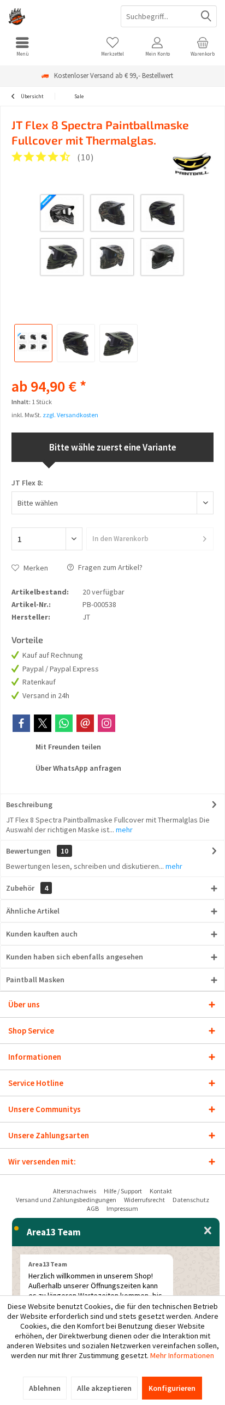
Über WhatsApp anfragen (77, 768)
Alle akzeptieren (104, 1388)
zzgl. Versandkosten (70, 415)
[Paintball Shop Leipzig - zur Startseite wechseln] (56, 16)
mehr (123, 829)
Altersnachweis (74, 1191)
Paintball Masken (35, 979)
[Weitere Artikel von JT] (192, 164)
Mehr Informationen (182, 1355)
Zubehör (27, 888)
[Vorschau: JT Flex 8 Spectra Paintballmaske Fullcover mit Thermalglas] (76, 343)
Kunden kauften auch (42, 934)
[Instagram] (106, 723)
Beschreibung (29, 804)
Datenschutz (191, 1200)
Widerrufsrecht (144, 1200)
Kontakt (161, 1191)
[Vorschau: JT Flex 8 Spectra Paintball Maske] (33, 343)
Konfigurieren (172, 1388)
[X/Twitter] (42, 723)
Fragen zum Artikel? (109, 567)
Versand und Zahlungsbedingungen (66, 1200)
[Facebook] (21, 723)
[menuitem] (22, 46)
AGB (93, 1208)
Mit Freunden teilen (67, 747)
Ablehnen (45, 1388)
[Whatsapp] (64, 723)
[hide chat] (207, 1231)
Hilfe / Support (123, 1191)
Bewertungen (28, 851)
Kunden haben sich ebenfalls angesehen (74, 957)
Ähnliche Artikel (33, 911)
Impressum (122, 1208)
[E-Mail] (85, 723)
